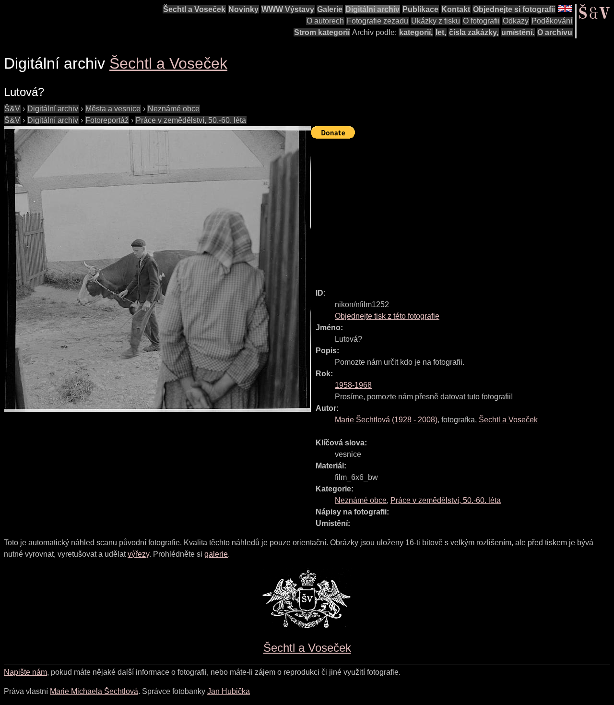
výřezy (138, 554)
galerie (216, 554)
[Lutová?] (157, 269)
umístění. (517, 32)
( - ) (386, 420)
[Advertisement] (462, 209)
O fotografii (481, 21)
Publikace (420, 9)
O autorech (325, 21)
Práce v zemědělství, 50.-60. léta (191, 120)
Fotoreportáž (107, 120)
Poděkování (551, 21)
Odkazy (516, 21)
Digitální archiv (372, 9)
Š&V (12, 109)
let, (441, 32)
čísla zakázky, (473, 32)
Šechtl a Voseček (194, 9)
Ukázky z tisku (435, 21)
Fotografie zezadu (377, 21)
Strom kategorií (322, 32)
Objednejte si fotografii (514, 9)
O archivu (554, 32)
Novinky (243, 9)
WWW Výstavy (287, 9)
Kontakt (455, 9)
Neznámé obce (174, 109)
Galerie (329, 9)
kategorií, (416, 32)
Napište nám (25, 672)
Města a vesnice (113, 109)
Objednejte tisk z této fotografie (387, 316)
